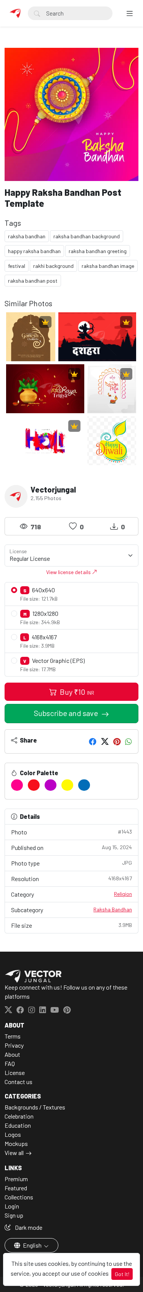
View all (14, 1152)
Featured (16, 1187)
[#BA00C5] (50, 785)
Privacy (14, 1045)
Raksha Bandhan (112, 909)
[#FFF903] (67, 785)
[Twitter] (105, 741)
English (32, 1245)
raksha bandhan (26, 236)
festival (16, 266)
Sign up (14, 1215)
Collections (19, 1197)
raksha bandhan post (33, 280)
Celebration (19, 1116)
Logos (13, 1134)
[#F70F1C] (34, 785)
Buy (76, 691)
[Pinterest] (117, 741)
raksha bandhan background (86, 236)
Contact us (18, 1081)
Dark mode (28, 1227)
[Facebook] (92, 741)
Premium (16, 1178)
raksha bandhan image (108, 266)
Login (12, 1206)
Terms (13, 1036)
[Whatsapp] (128, 741)
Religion (123, 894)
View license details (69, 572)
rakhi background (53, 266)
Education (18, 1125)
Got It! (122, 1274)
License (15, 1072)
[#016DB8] (84, 785)
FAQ (10, 1063)
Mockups (16, 1143)
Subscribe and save (67, 713)
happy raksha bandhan (34, 251)
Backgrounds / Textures (35, 1107)
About (12, 1054)
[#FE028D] (17, 785)
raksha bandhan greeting (98, 251)
